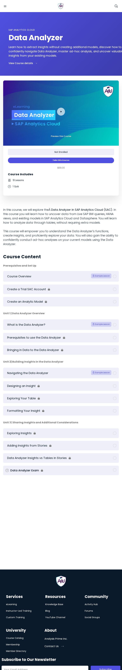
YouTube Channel (55, 617)
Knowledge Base (54, 604)
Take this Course (61, 160)
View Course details (21, 63)
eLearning (11, 604)
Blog (47, 610)
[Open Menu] (5, 6)
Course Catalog (15, 638)
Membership (13, 644)
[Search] (116, 6)
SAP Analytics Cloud (22, 29)
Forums (89, 610)
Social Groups (92, 617)
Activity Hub (91, 604)
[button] (54, 646)
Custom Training (15, 617)
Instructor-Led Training (18, 610)
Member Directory (16, 651)
